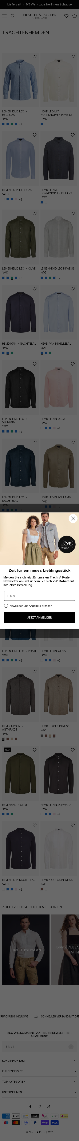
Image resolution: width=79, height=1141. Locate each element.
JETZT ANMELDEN (39, 617)
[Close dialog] (72, 518)
